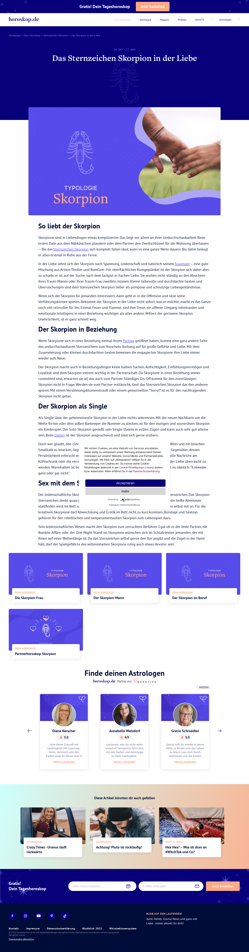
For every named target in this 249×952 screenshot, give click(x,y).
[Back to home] (24, 19)
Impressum (33, 928)
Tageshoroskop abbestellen (21, 939)
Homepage (15, 35)
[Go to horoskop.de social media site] (12, 916)
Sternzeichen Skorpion (55, 35)
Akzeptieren (125, 483)
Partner (128, 340)
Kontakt (14, 928)
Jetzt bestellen (153, 6)
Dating (60, 435)
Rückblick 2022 (92, 928)
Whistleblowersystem (123, 928)
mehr (125, 491)
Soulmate (182, 263)
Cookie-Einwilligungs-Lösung (136, 467)
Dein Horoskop (32, 35)
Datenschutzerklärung (61, 928)
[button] (29, 730)
